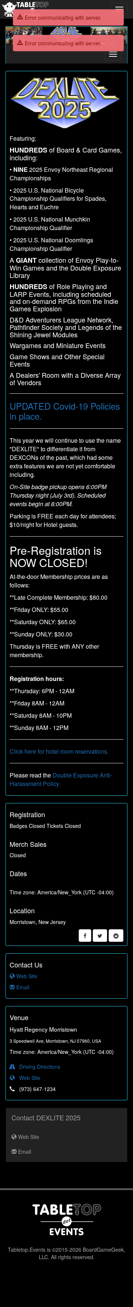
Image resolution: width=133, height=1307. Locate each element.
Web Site (26, 976)
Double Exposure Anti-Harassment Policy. (61, 779)
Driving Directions (37, 1066)
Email (22, 987)
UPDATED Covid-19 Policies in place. (65, 410)
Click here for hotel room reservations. (59, 751)
